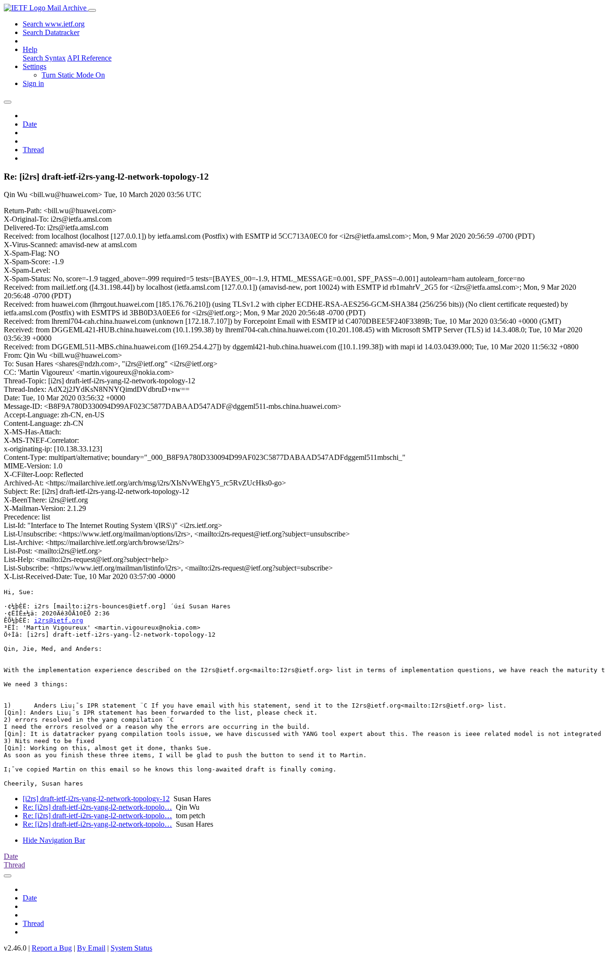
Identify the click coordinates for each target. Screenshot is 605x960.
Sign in (33, 83)
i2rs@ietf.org (58, 620)
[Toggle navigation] (92, 10)
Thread (33, 150)
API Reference (89, 58)
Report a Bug (52, 948)
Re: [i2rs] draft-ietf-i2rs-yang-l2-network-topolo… (97, 807)
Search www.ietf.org (54, 24)
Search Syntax (44, 58)
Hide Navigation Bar (54, 840)
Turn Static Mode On (73, 75)
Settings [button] (34, 66)
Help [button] (30, 49)
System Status (131, 948)
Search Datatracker (51, 32)
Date (30, 124)
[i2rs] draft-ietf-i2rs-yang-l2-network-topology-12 (96, 799)
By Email (91, 948)
